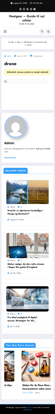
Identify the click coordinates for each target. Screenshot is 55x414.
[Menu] (5, 31)
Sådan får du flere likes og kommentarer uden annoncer (25, 387)
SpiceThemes (28, 410)
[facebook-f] (20, 9)
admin (9, 56)
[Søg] (42, 31)
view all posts (10, 157)
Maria (12, 207)
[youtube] (34, 9)
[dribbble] (27, 9)
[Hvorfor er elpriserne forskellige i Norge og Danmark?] (27, 192)
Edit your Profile (43, 149)
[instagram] (31, 9)
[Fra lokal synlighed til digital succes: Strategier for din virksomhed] (27, 298)
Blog (12, 353)
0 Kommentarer (38, 56)
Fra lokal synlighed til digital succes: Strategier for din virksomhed (22, 319)
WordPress (30, 407)
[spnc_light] (48, 31)
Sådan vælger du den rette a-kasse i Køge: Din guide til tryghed (25, 266)
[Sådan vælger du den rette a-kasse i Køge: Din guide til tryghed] (27, 245)
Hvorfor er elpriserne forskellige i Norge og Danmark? (25, 212)
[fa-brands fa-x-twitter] (24, 9)
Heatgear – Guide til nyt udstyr (27, 18)
